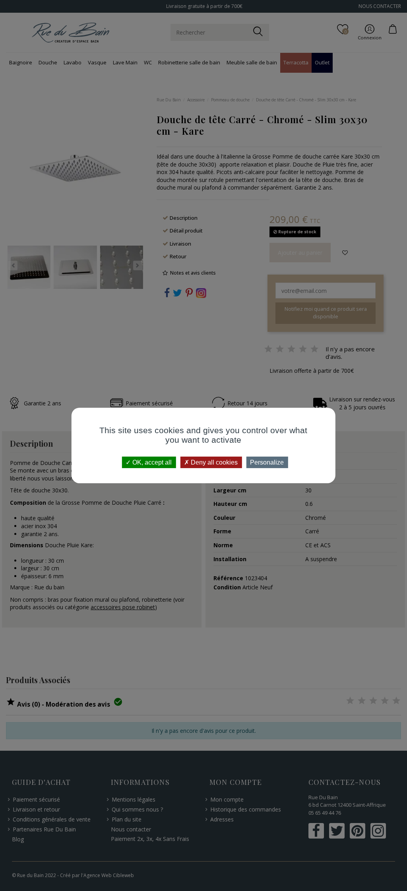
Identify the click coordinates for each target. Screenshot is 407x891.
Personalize (267, 462)
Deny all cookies (213, 462)
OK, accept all (151, 462)
